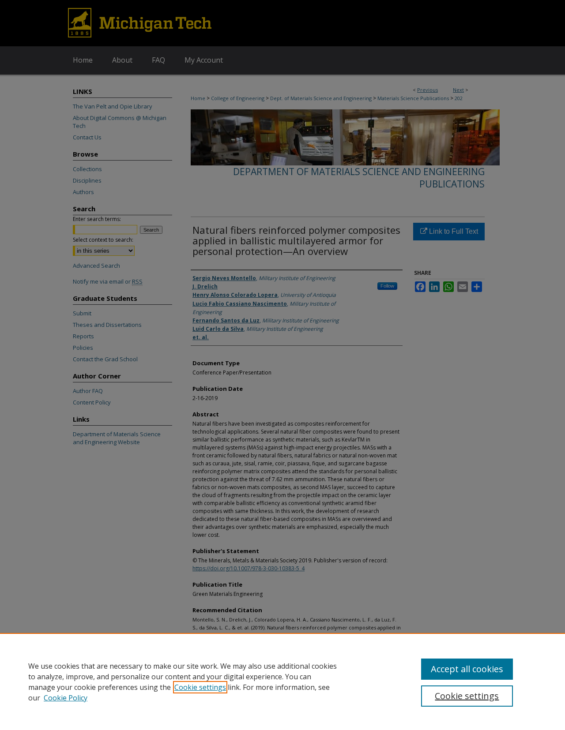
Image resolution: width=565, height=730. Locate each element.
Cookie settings (200, 687)
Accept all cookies (467, 669)
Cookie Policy (65, 698)
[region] (282, 681)
